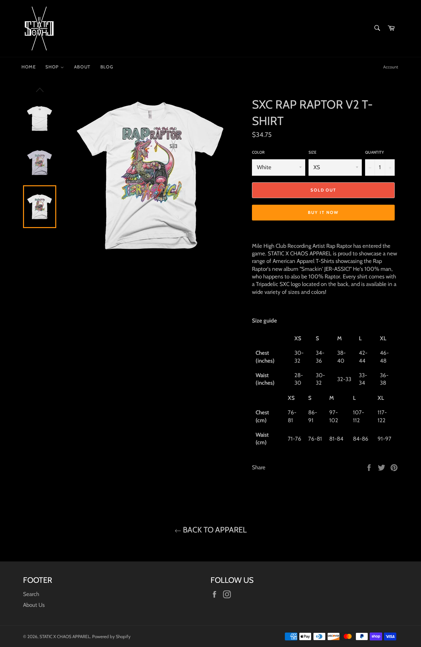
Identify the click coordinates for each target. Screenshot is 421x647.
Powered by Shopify (111, 636)
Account (390, 66)
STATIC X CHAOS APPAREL (64, 636)
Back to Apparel (214, 529)
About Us (34, 605)
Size (312, 152)
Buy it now (323, 212)
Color (258, 152)
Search (31, 594)
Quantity (374, 152)
